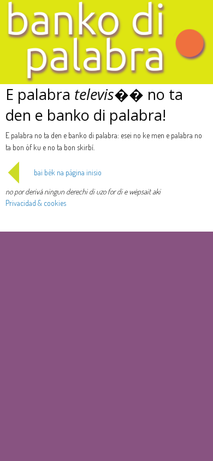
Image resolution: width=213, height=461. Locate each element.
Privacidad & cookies (35, 203)
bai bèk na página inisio (68, 172)
